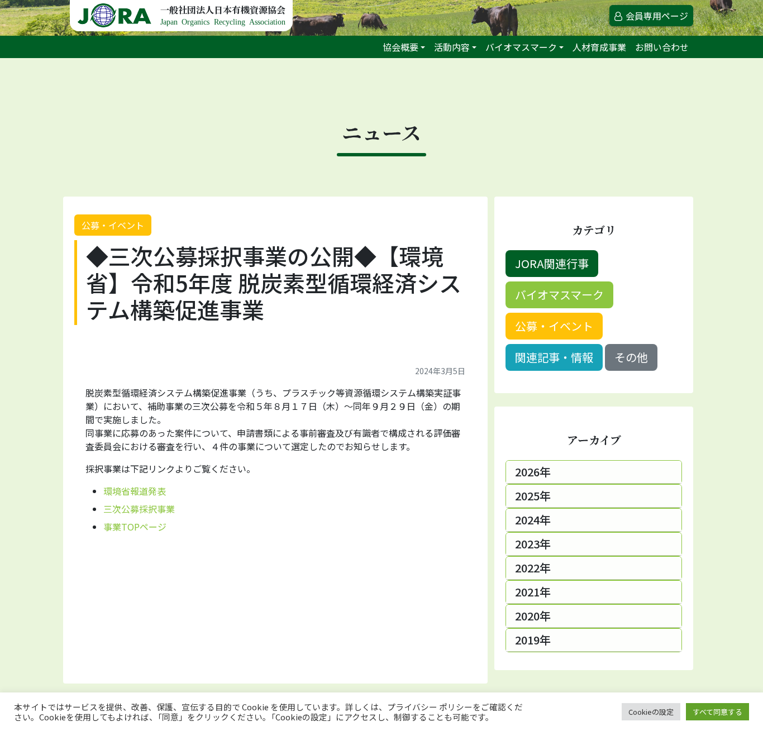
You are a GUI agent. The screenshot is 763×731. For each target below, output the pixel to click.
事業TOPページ (134, 526)
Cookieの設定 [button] (651, 711)
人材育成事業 (599, 47)
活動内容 (452, 47)
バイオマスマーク (521, 47)
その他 (631, 357)
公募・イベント (113, 225)
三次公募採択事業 (139, 508)
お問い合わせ (662, 47)
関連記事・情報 (554, 357)
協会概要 (400, 47)
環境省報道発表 (134, 491)
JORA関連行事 (552, 263)
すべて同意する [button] (717, 711)
